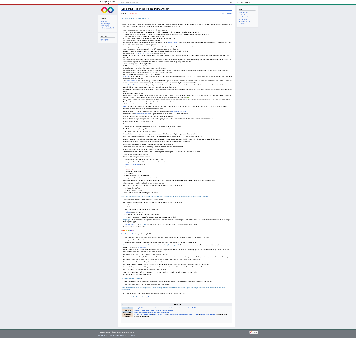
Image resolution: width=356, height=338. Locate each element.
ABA (124, 106)
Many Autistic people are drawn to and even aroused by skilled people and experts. (150, 245)
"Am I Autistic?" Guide (145, 314)
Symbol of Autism (131, 81)
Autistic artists (151, 312)
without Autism (172, 42)
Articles (136, 314)
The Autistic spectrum (130, 224)
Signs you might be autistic (208, 314)
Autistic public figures (140, 312)
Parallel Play (130, 169)
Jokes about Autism (163, 312)
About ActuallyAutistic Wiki (117, 335)
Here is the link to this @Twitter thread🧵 (134, 19)
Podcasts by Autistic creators (158, 308)
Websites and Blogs (167, 310)
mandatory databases (142, 114)
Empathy (126, 220)
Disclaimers (131, 335)
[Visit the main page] (107, 10)
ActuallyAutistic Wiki (107, 2)
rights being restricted (178, 111)
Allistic (128, 212)
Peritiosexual (141, 247)
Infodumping (130, 167)
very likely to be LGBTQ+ (144, 53)
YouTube (158, 310)
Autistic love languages (132, 164)
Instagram (137, 310)
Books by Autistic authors (141, 308)
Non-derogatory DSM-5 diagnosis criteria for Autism (183, 314)
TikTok (143, 310)
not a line (142, 224)
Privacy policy (102, 335)
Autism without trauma (160, 314)
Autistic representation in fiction (177, 308)
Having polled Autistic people (130, 278)
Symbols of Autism (193, 308)
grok (196, 95)
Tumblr (148, 310)
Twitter (153, 310)
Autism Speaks (128, 85)
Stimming (126, 76)
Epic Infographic (126, 234)
